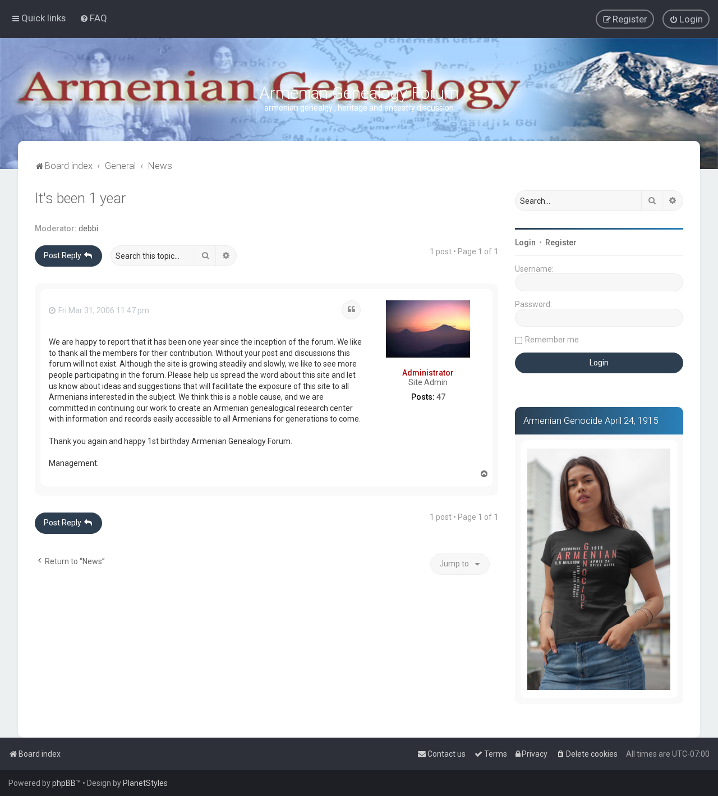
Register (561, 242)
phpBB (64, 783)
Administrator (428, 372)
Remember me (552, 339)
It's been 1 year (80, 198)
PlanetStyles (145, 783)
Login (525, 242)
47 (440, 396)
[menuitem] (93, 18)
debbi (88, 228)
